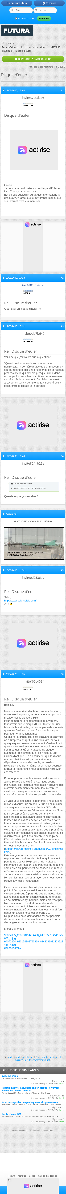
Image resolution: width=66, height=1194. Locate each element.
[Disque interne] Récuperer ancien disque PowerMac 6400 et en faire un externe (30, 1089)
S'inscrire (49, 3)
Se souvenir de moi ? (26, 18)
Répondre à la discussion (33, 59)
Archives (22, 1175)
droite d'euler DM (11, 1114)
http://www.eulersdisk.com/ (20, 600)
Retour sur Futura (17, 3)
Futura (11, 1175)
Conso (32, 1175)
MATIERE (55, 47)
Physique (7, 50)
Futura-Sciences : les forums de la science (24, 47)
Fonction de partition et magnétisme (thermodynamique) (38, 1058)
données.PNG (12, 947)
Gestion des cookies (47, 1175)
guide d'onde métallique (20, 1057)
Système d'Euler (10, 1075)
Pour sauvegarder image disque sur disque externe (30, 1102)
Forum (11, 43)
